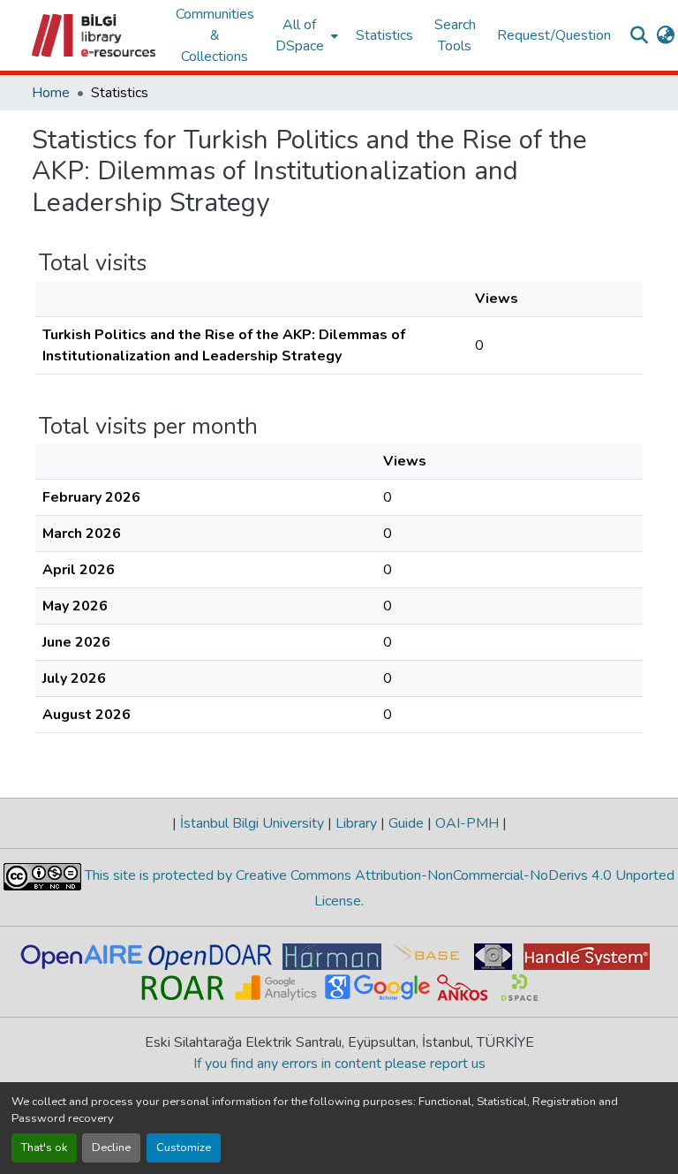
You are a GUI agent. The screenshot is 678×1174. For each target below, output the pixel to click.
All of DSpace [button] (299, 35)
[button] (95, 35)
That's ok (44, 1147)
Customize (183, 1147)
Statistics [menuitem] (384, 35)
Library (356, 823)
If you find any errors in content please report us (339, 1063)
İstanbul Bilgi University (252, 823)
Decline (111, 1147)
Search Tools (455, 35)
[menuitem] (305, 35)
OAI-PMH (467, 823)
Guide (406, 823)
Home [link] (51, 92)
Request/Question (554, 35)
